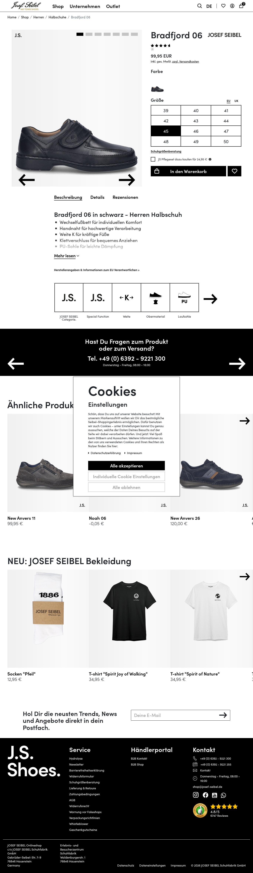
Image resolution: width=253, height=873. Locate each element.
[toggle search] (199, 6)
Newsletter (76, 764)
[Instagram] (196, 795)
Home (11, 17)
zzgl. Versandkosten (185, 61)
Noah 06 (97, 518)
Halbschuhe (57, 17)
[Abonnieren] (223, 715)
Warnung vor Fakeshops (85, 812)
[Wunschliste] (223, 6)
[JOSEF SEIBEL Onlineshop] (26, 5)
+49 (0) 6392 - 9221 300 (215, 758)
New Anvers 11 (21, 518)
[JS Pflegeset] (210, 159)
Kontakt (205, 770)
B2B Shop (137, 764)
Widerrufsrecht (79, 806)
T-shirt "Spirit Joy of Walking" (118, 674)
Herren (38, 17)
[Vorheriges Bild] (26, 180)
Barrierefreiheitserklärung (86, 770)
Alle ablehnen (126, 487)
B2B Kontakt (139, 758)
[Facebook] (205, 795)
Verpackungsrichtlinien (84, 818)
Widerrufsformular (81, 776)
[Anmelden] (232, 6)
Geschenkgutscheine (83, 830)
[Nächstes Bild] (126, 180)
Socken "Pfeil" (21, 674)
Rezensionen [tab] (125, 197)
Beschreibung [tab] (68, 197)
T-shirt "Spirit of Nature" (195, 674)
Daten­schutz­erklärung (106, 453)
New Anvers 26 (185, 518)
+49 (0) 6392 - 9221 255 (216, 764)
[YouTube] (214, 795)
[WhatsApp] (223, 795)
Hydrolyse (76, 758)
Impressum (178, 865)
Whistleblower (78, 824)
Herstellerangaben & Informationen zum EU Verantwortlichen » (96, 269)
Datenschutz (125, 865)
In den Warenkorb (188, 171)
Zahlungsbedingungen (84, 794)
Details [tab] (97, 197)
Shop (25, 17)
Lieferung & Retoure (82, 788)
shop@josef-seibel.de (207, 787)
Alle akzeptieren (126, 465)
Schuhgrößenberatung (84, 782)
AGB (72, 800)
